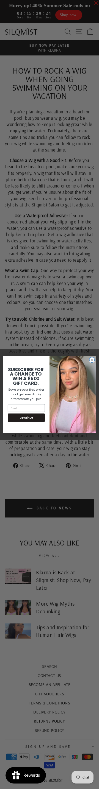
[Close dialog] (92, 360)
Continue (26, 417)
